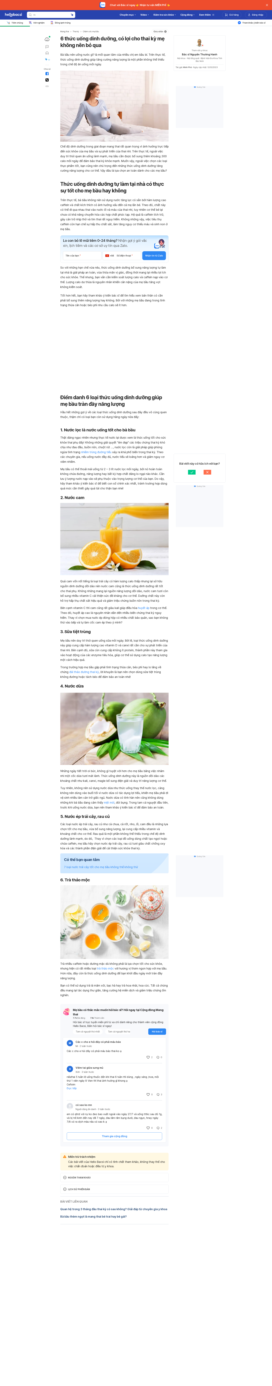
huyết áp (143, 608)
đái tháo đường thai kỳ (84, 672)
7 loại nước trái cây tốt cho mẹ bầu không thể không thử (101, 867)
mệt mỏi (109, 802)
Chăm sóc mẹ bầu (91, 31)
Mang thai (64, 31)
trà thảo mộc (105, 968)
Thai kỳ (76, 31)
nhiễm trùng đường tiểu (96, 452)
